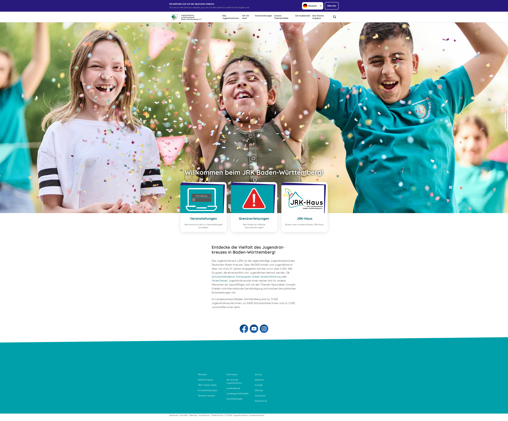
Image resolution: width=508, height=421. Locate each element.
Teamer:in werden (206, 395)
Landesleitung (233, 388)
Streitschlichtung (271, 276)
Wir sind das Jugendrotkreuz (234, 381)
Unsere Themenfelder (281, 16)
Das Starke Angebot (318, 16)
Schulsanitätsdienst (223, 276)
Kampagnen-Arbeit (248, 276)
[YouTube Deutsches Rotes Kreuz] (254, 328)
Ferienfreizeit (219, 280)
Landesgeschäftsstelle (237, 393)
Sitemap (259, 390)
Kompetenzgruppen (207, 390)
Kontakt (259, 385)
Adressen (259, 379)
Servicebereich (302, 15)
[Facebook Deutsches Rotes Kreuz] (244, 328)
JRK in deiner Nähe (207, 385)
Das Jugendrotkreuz (230, 16)
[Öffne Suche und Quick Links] (335, 17)
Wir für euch (245, 16)
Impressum (260, 395)
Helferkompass (205, 379)
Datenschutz (261, 401)
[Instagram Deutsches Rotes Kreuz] (264, 328)
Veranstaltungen (263, 15)
